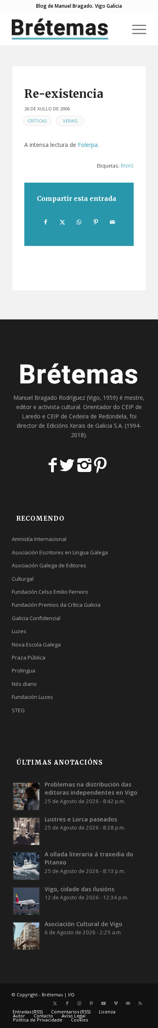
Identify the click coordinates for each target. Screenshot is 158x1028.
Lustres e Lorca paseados (81, 819)
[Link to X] (55, 1003)
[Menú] (135, 29)
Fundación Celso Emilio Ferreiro (50, 591)
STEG (18, 710)
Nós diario (24, 683)
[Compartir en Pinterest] (96, 222)
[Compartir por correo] (113, 222)
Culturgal (23, 578)
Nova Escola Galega (36, 644)
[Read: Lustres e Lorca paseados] (26, 830)
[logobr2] (65, 29)
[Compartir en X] (62, 222)
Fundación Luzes (32, 696)
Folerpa (88, 145)
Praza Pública (28, 657)
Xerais (70, 121)
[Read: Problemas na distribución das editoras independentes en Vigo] (26, 795)
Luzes (19, 631)
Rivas (127, 165)
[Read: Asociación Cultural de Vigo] (26, 935)
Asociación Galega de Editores (49, 565)
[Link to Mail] (128, 1003)
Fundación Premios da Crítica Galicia (56, 604)
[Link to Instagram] (79, 1003)
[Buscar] (116, 29)
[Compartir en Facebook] (45, 222)
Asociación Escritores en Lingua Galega (60, 552)
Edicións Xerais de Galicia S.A (84, 425)
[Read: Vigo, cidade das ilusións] (26, 900)
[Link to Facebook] (67, 1003)
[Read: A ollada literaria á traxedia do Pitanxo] (26, 865)
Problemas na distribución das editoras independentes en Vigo (91, 788)
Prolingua (23, 670)
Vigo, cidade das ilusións (79, 889)
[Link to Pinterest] (91, 1003)
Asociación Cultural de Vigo (83, 924)
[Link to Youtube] (104, 1003)
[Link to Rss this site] (140, 1003)
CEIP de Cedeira (68, 416)
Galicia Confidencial (36, 618)
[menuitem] (116, 29)
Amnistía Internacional (39, 539)
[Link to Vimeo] (116, 1003)
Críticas (37, 121)
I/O (71, 994)
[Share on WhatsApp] (79, 222)
